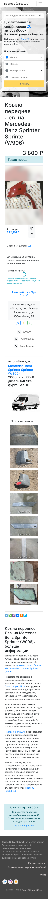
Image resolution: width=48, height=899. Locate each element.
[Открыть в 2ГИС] (29, 323)
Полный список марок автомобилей (26, 867)
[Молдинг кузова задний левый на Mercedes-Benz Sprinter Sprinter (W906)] (24, 526)
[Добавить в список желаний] (31, 234)
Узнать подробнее (24, 825)
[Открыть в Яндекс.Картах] (24, 323)
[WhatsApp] (10, 615)
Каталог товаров (37, 863)
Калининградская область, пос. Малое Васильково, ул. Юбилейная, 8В (24, 310)
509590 (27, 331)
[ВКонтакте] (17, 615)
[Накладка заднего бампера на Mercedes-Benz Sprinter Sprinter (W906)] (24, 435)
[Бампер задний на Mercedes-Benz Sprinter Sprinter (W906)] (24, 458)
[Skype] (25, 615)
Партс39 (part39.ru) (16, 3)
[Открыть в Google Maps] (18, 323)
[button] (8, 195)
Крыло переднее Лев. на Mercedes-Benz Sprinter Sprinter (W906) (23, 668)
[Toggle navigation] (40, 3)
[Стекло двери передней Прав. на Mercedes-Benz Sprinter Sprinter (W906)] (24, 571)
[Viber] (13, 615)
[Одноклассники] (21, 615)
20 (29, 26)
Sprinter (14, 370)
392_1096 (13, 232)
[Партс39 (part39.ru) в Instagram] (10, 881)
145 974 (24, 38)
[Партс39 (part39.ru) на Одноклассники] (16, 881)
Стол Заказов (26, 346)
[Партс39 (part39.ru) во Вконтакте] (5, 881)
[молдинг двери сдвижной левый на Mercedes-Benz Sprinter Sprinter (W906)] (24, 548)
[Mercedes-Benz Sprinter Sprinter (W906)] (26, 402)
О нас (43, 874)
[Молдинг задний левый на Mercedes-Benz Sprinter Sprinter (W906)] (24, 503)
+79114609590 (26, 339)
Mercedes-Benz (20, 366)
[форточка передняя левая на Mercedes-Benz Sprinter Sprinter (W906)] (24, 594)
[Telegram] (6, 615)
